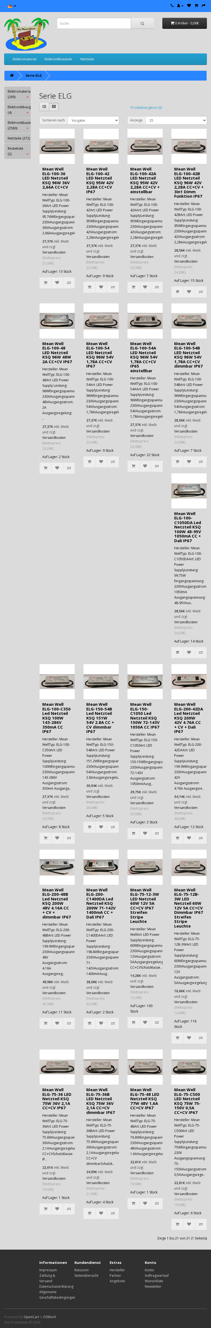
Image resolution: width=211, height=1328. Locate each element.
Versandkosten (54, 252)
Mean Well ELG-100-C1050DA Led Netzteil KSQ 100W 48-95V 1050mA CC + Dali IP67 (187, 527)
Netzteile (87, 59)
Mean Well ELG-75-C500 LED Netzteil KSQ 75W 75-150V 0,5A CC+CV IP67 (187, 1101)
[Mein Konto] (180, 5)
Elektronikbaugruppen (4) (19, 110)
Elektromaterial (24, 59)
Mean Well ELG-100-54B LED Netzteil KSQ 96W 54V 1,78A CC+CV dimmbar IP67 (188, 355)
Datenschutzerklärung (56, 1286)
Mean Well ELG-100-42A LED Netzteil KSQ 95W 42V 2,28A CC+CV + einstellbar (145, 180)
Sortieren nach (53, 120)
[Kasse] (204, 5)
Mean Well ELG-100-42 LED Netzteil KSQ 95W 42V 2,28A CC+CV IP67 (100, 180)
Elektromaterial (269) (19, 94)
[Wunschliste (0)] (189, 5)
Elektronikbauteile (58, 59)
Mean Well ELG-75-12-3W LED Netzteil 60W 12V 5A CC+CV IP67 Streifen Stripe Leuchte (144, 905)
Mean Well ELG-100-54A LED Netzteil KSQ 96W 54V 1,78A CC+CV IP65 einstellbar (144, 357)
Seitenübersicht (86, 1275)
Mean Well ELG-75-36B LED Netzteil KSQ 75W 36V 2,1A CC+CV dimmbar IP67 (100, 1101)
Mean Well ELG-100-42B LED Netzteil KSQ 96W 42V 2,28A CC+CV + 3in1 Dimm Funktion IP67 (189, 182)
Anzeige (136, 120)
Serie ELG (34, 75)
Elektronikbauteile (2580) (19, 125)
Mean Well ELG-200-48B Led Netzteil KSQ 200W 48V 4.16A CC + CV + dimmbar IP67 (56, 903)
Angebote (117, 1281)
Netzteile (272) (19, 139)
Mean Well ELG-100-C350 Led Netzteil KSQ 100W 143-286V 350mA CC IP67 (56, 717)
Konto (149, 1270)
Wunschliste (154, 1281)
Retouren (81, 1270)
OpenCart (31, 1317)
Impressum (48, 1270)
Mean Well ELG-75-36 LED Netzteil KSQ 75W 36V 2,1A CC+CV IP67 (56, 1098)
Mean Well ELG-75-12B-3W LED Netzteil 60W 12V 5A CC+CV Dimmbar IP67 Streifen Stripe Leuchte (188, 908)
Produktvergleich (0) (146, 107)
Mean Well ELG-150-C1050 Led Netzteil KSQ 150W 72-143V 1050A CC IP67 (145, 715)
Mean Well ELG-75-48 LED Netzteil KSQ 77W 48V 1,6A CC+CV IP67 (144, 1098)
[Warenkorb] (196, 5)
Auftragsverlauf (157, 1275)
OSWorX (49, 1317)
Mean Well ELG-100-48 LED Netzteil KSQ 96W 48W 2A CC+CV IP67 (57, 352)
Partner (115, 1275)
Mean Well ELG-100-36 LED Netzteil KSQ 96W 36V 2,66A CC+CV (56, 178)
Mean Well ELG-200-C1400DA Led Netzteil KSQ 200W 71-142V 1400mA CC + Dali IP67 (101, 903)
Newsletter (153, 1286)
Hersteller (117, 1270)
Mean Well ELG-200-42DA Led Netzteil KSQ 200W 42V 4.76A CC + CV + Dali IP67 (188, 717)
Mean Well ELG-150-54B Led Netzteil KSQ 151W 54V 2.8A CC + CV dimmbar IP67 (100, 717)
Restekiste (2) (18, 151)
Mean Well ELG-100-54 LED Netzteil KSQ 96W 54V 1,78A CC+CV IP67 (100, 355)
